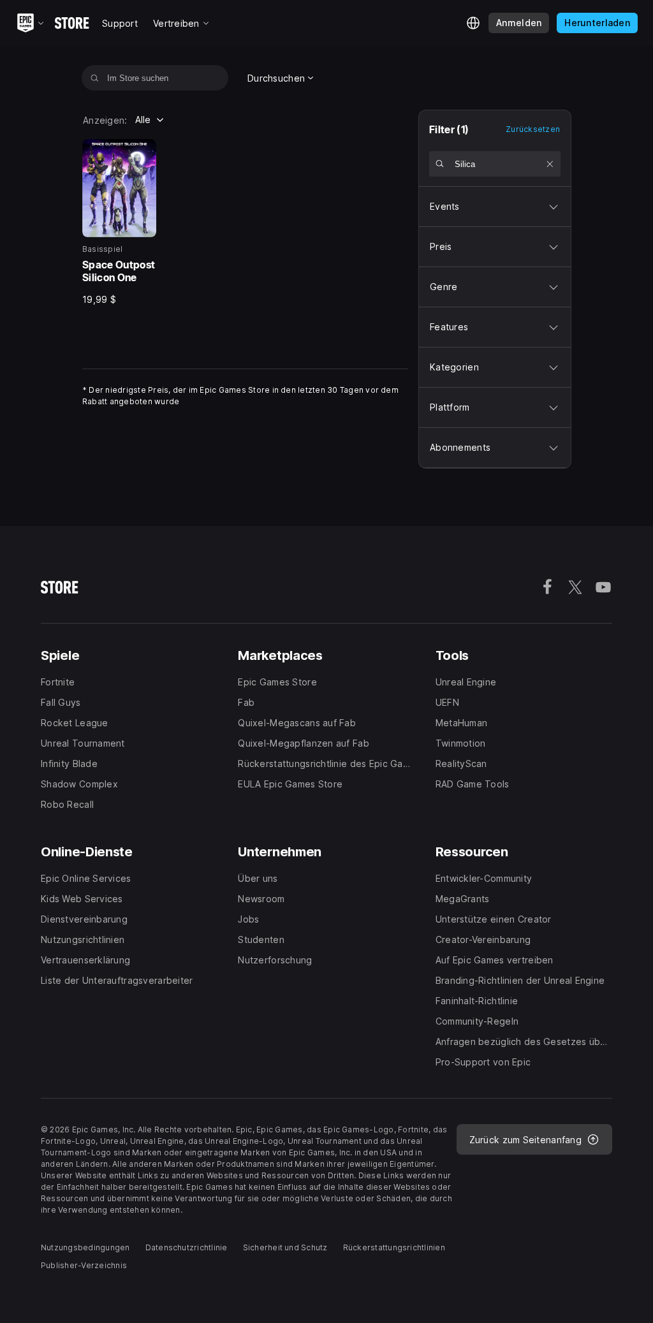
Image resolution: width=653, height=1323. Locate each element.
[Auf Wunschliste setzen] (142, 153)
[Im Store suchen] (95, 78)
